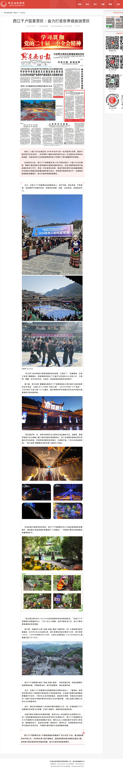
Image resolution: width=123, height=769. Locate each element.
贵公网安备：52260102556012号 (74, 766)
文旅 (118, 4)
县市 (95, 4)
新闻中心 (16, 12)
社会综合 (22, 12)
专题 (102, 4)
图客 (110, 4)
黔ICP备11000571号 (57, 766)
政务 (87, 4)
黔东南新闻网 (8, 12)
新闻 (79, 4)
